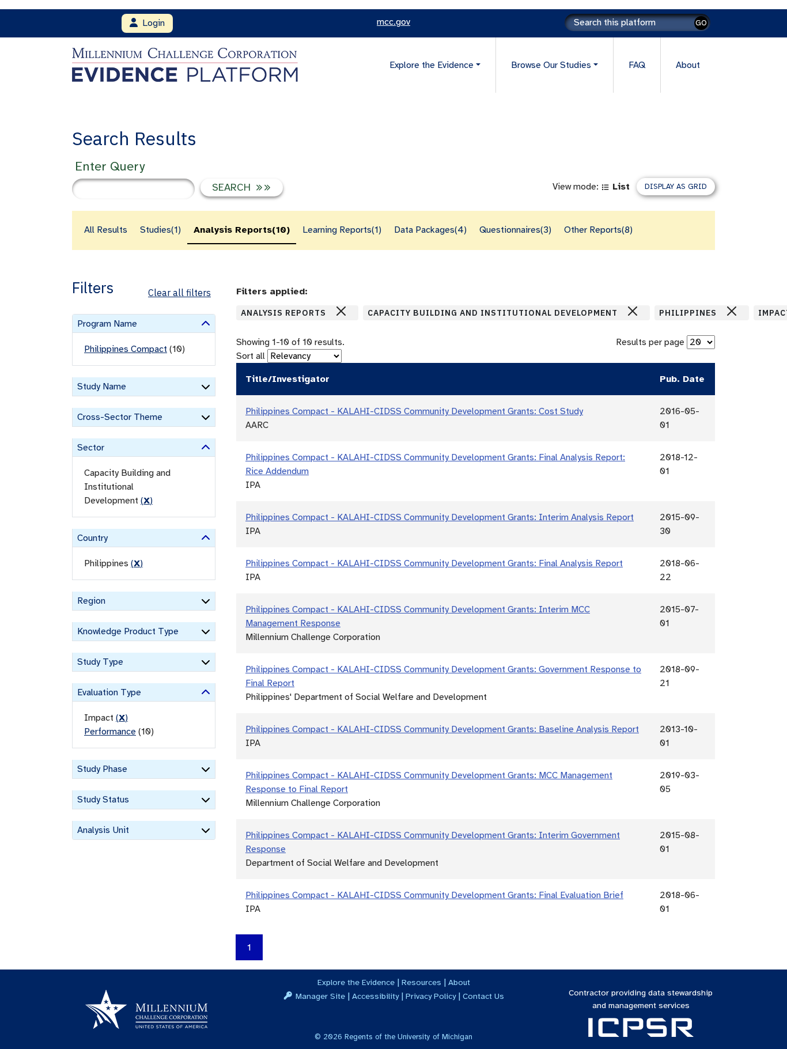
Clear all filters (179, 292)
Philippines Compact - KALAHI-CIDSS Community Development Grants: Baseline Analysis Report (442, 729)
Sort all (250, 356)
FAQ (637, 65)
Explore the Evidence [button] (431, 65)
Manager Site (320, 996)
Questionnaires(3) (515, 230)
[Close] (341, 311)
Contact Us (483, 996)
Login (151, 23)
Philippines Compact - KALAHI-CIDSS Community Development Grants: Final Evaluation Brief (434, 895)
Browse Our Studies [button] (551, 65)
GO (701, 23)
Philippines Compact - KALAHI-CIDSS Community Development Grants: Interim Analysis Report (439, 517)
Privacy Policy (431, 996)
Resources (421, 982)
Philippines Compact (125, 349)
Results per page (650, 342)
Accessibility (375, 996)
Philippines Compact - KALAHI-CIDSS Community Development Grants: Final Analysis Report (434, 563)
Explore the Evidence (356, 982)
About (688, 65)
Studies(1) (160, 230)
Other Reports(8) (598, 230)
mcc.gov (393, 22)
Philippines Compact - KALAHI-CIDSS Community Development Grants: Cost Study (414, 411)
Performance (110, 731)
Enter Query (110, 166)
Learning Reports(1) (341, 230)
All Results (105, 230)
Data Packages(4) (430, 230)
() (147, 500)
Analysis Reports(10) (242, 230)
